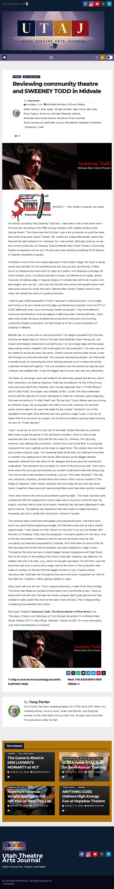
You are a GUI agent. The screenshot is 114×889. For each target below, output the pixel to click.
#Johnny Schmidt (50, 113)
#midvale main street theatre (40, 118)
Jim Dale (32, 382)
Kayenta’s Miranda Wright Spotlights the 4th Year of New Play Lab (29, 796)
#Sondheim (71, 122)
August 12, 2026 (19, 806)
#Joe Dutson (31, 113)
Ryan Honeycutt (85, 339)
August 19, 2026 (74, 772)
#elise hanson (31, 109)
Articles (83, 758)
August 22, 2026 (20, 772)
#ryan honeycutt (33, 122)
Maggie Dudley (41, 772)
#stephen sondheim (90, 122)
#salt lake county (53, 122)
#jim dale (92, 109)
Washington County (17, 787)
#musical (62, 118)
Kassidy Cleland (30, 343)
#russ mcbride (77, 118)
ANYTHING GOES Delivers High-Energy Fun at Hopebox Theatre (83, 796)
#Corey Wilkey (76, 104)
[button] (97, 57)
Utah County (96, 758)
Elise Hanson (63, 456)
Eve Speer (37, 391)
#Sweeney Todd (34, 127)
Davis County (69, 787)
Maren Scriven (95, 806)
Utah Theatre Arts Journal (22, 858)
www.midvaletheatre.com (27, 625)
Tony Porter (33, 100)
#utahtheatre (69, 758)
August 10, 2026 (74, 806)
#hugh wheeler (63, 109)
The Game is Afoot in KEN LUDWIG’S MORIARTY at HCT (25, 762)
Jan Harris (95, 357)
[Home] (4, 57)
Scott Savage (95, 772)
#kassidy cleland (70, 113)
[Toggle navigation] (51, 57)
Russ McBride (67, 339)
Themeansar (8, 883)
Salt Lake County (31, 77)
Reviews (17, 77)
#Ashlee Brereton (57, 104)
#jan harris (79, 109)
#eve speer (47, 109)
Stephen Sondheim (22, 254)
